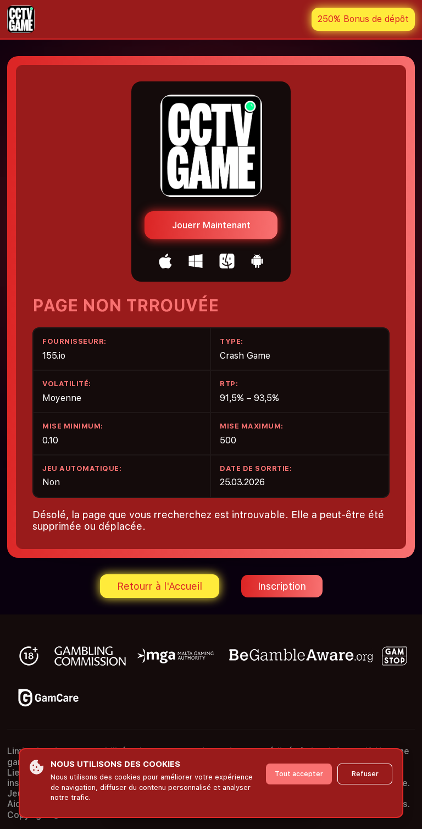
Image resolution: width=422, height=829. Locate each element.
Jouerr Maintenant (211, 225)
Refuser (365, 774)
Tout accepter (299, 774)
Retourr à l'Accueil (159, 586)
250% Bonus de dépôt (363, 19)
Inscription (282, 586)
